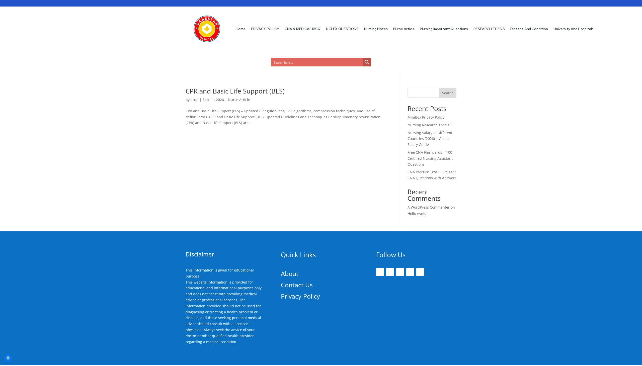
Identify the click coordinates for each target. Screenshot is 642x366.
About (289, 273)
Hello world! (418, 213)
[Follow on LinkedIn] (410, 272)
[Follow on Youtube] (420, 272)
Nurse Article (404, 29)
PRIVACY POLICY (265, 29)
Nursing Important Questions (444, 29)
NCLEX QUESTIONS (342, 29)
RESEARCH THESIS (489, 29)
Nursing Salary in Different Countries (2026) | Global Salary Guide (430, 138)
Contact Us (297, 285)
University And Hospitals (573, 29)
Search (448, 92)
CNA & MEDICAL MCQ (302, 29)
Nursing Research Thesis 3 (430, 125)
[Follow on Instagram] (400, 272)
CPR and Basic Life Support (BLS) (235, 91)
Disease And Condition (529, 29)
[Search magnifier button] (367, 62)
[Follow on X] (390, 272)
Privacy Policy (300, 296)
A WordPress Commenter (429, 207)
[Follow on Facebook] (380, 272)
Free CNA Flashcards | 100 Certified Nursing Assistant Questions (430, 158)
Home (241, 29)
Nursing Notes (376, 29)
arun (195, 99)
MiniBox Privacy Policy (426, 117)
